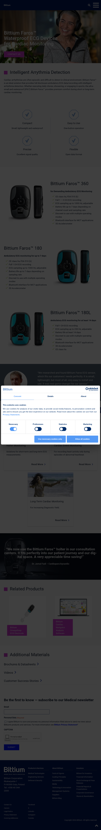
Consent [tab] (17, 396)
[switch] (38, 429)
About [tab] (83, 396)
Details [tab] (51, 396)
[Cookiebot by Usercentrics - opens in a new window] (87, 389)
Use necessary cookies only (50, 439)
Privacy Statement (11, 415)
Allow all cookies (82, 439)
